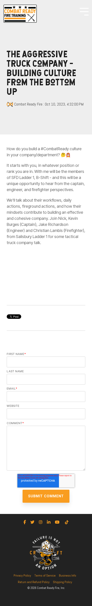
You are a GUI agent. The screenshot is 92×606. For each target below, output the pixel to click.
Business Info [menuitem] (67, 575)
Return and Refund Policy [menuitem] (34, 582)
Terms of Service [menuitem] (45, 575)
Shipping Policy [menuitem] (62, 582)
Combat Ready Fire (28, 104)
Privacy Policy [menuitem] (22, 575)
